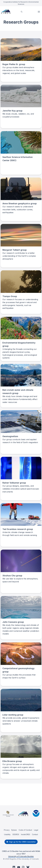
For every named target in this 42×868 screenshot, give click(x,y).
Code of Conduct (25, 830)
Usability (7, 834)
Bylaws (14, 830)
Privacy (7, 830)
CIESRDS (15, 834)
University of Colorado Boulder (21, 856)
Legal (36, 830)
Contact (35, 834)
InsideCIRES (25, 834)
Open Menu (39, 12)
